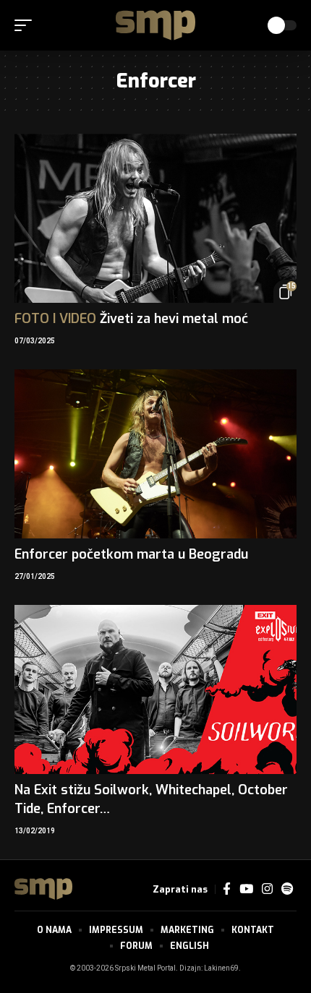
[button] (26, 25)
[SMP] (155, 25)
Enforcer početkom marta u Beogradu (131, 554)
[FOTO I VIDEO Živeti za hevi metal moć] (155, 218)
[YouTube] (246, 889)
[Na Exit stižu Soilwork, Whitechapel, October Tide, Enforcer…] (155, 689)
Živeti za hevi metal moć (131, 318)
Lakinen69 (221, 968)
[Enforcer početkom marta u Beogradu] (155, 453)
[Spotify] (287, 889)
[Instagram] (267, 889)
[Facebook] (226, 889)
